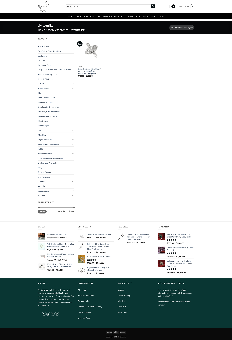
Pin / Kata (42, 135)
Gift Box (41, 83)
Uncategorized (44, 177)
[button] (173, 6)
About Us (82, 290)
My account (123, 312)
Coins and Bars (44, 65)
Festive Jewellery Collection (49, 74)
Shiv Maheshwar (45, 153)
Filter (42, 211)
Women (129, 16)
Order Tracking (124, 295)
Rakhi (40, 149)
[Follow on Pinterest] (57, 314)
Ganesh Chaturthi (45, 79)
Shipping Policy (84, 318)
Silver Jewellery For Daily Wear (51, 158)
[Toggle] (72, 65)
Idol (78, 16)
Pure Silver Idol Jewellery (48, 144)
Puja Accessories (112, 16)
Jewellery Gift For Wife (47, 116)
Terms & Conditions (86, 295)
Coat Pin (41, 60)
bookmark (42, 56)
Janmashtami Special (46, 97)
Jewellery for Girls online (48, 107)
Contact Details (84, 312)
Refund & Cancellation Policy (90, 307)
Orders (121, 290)
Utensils (41, 181)
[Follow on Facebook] (44, 314)
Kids (145, 16)
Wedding (42, 186)
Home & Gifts (157, 16)
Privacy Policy (84, 301)
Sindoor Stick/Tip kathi (47, 163)
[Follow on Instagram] (48, 314)
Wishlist (121, 301)
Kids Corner (43, 121)
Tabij (40, 167)
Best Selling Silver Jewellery (49, 51)
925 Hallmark (43, 46)
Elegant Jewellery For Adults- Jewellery (54, 70)
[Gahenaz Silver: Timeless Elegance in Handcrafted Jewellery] (50, 6)
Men (138, 16)
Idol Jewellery (92, 16)
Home (71, 16)
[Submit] (153, 6)
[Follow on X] (53, 314)
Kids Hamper (43, 125)
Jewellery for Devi (45, 102)
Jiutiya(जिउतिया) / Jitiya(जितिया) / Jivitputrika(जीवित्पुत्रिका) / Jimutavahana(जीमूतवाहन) (89, 71)
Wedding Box (43, 191)
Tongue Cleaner (44, 172)
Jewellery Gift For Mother (48, 111)
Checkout (122, 307)
